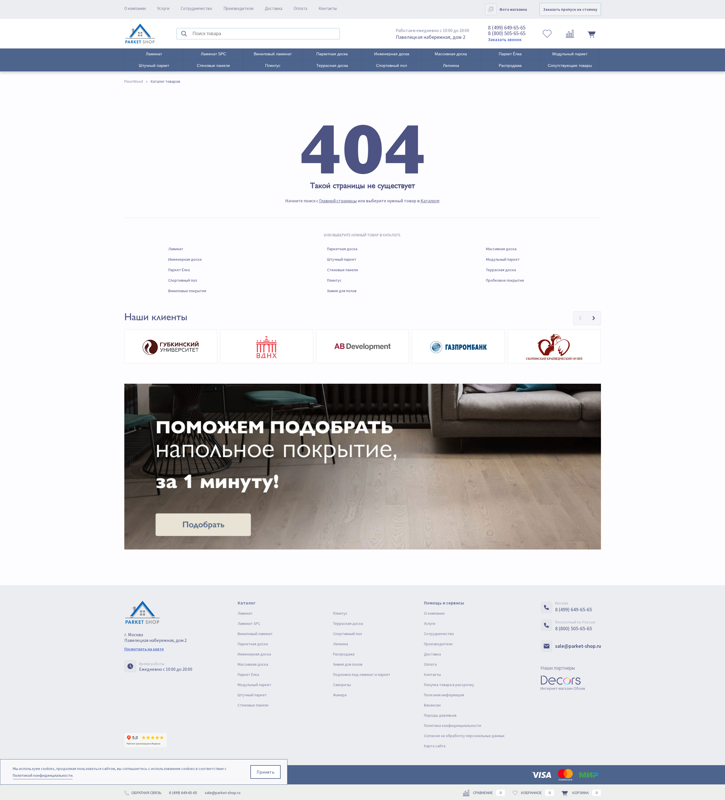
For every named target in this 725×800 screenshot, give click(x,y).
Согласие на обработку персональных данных (464, 735)
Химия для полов (342, 290)
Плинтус (272, 65)
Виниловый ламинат (273, 54)
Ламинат (154, 54)
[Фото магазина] (490, 9)
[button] (580, 318)
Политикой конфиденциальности (42, 775)
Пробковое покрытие (505, 280)
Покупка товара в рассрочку (449, 684)
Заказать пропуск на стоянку (570, 9)
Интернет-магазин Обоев (562, 688)
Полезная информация (444, 694)
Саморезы (342, 684)
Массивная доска (451, 54)
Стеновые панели (213, 65)
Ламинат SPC (213, 54)
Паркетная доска (332, 54)
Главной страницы (338, 200)
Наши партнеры (557, 668)
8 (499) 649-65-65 (506, 27)
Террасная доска (332, 65)
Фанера (340, 694)
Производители (238, 8)
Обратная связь (146, 792)
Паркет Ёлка (510, 54)
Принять (265, 772)
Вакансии (432, 705)
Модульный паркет (569, 54)
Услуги (163, 8)
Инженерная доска (391, 54)
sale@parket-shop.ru (578, 646)
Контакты (328, 8)
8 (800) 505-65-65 (506, 33)
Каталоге (430, 200)
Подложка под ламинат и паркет (361, 674)
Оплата (300, 8)
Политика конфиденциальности (452, 725)
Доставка (273, 8)
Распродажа (510, 65)
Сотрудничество (196, 8)
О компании (135, 8)
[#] (140, 33)
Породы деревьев (440, 715)
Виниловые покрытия (187, 290)
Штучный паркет (154, 65)
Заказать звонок (505, 39)
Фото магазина (513, 9)
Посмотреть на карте (144, 649)
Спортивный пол (391, 65)
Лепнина (451, 65)
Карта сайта (434, 745)
